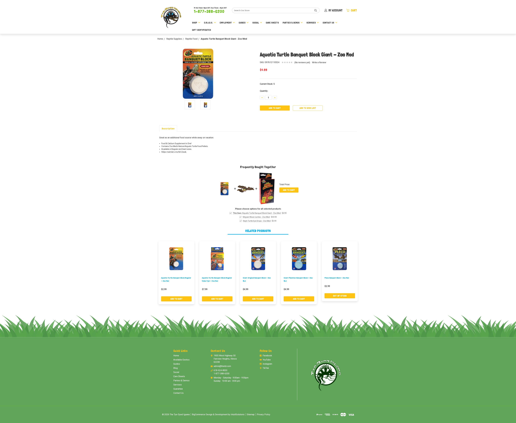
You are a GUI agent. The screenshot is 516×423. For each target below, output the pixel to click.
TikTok (266, 368)
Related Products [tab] (258, 231)
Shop (194, 22)
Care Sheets (272, 22)
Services (311, 22)
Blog (175, 368)
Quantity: (264, 91)
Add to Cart (289, 190)
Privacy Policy (263, 414)
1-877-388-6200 (209, 11)
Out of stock (340, 295)
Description (168, 128)
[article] (176, 272)
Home (176, 355)
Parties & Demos (291, 22)
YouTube (267, 359)
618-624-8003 (220, 370)
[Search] (316, 10)
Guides (242, 22)
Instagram (267, 364)
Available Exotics (181, 359)
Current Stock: (267, 84)
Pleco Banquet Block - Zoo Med (337, 278)
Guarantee (178, 389)
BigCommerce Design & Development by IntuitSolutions (218, 414)
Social (255, 22)
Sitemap (251, 414)
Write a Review (319, 62)
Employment (226, 22)
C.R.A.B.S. (208, 22)
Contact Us (328, 22)
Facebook (267, 355)
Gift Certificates (201, 29)
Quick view (176, 258)
